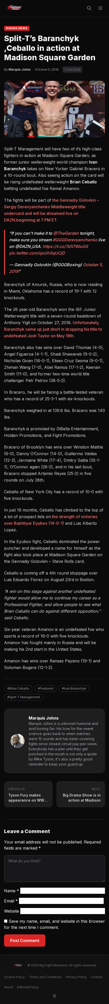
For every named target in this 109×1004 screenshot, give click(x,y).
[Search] (89, 8)
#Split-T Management (23, 697)
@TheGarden (66, 233)
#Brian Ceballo (18, 688)
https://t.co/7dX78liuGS (65, 246)
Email (11, 900)
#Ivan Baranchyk (74, 688)
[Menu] (100, 8)
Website (11, 911)
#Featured (45, 688)
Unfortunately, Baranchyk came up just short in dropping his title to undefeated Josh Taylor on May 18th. (53, 329)
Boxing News (16, 28)
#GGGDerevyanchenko (75, 239)
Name (11, 890)
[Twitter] (54, 996)
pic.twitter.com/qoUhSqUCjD (37, 253)
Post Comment (24, 940)
